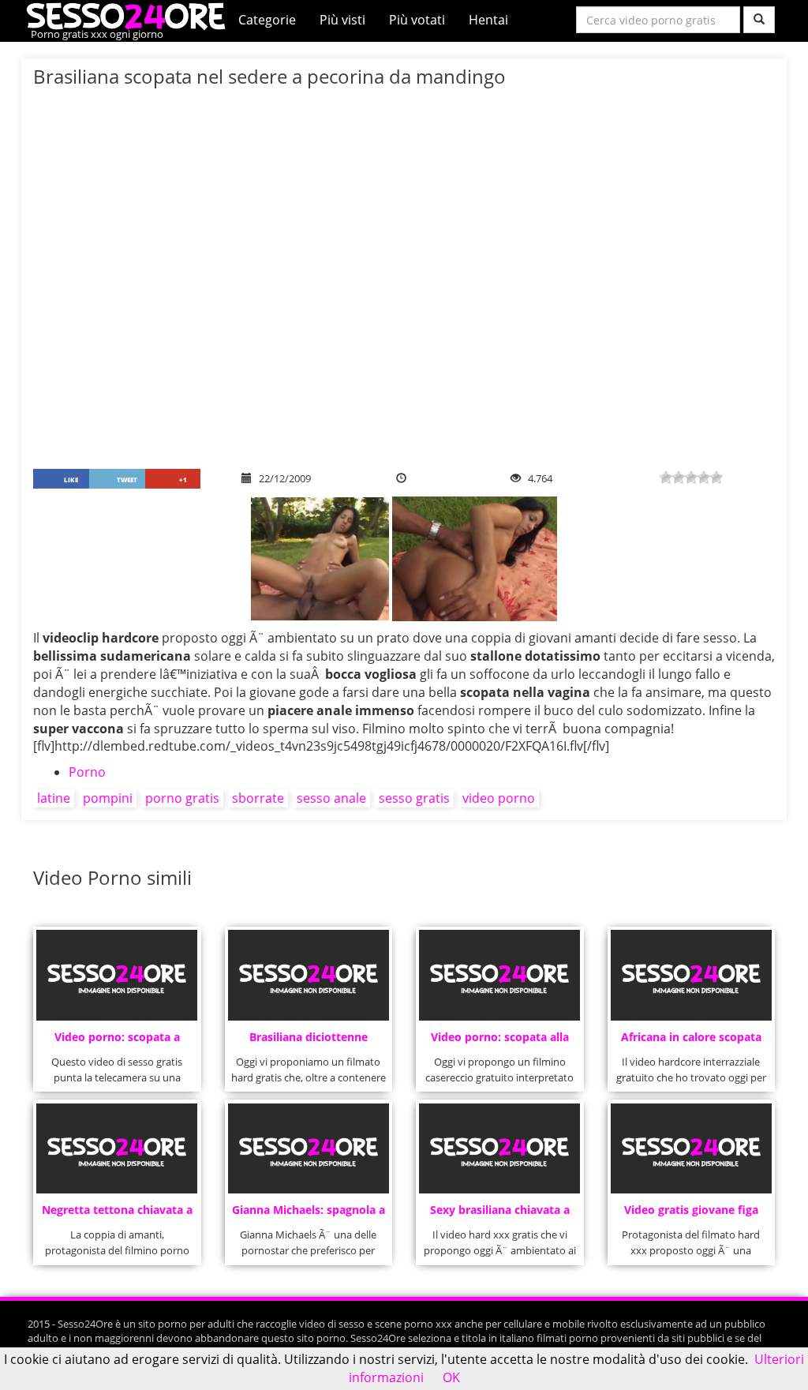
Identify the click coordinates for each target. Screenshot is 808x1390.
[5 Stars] (716, 477)
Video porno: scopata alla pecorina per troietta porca (500, 1041)
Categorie (267, 19)
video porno (498, 798)
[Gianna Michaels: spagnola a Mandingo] (308, 1148)
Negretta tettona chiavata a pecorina (117, 1214)
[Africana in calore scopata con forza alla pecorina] (691, 975)
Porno (87, 772)
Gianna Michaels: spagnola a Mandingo (308, 1214)
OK (451, 1377)
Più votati (417, 19)
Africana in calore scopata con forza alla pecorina (691, 1041)
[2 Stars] (678, 477)
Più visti (342, 19)
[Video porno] (129, 15)
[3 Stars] (691, 477)
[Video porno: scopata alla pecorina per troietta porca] (499, 975)
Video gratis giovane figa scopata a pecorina (691, 1214)
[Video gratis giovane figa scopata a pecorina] (691, 1148)
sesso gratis (414, 798)
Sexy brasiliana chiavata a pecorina (500, 1214)
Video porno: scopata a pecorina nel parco (117, 1041)
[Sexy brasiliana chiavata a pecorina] (499, 1148)
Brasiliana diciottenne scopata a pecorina (308, 1041)
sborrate (258, 798)
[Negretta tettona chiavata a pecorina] (116, 1148)
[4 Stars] (704, 477)
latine (53, 798)
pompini (108, 798)
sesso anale (331, 798)
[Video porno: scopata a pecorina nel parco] (116, 975)
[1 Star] (666, 477)
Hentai (488, 19)
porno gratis (182, 798)
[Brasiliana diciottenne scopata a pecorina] (308, 975)
